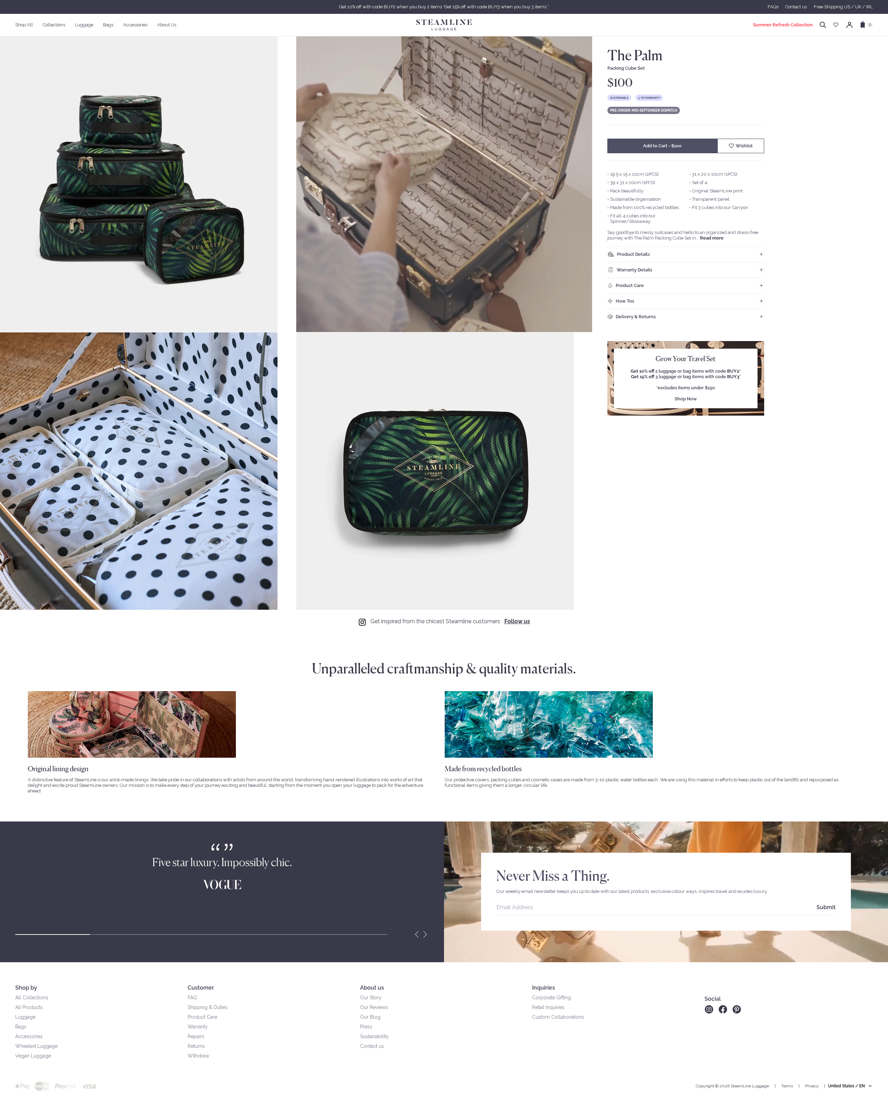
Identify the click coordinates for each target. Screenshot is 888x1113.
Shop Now (686, 398)
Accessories (29, 1036)
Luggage (25, 1017)
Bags (20, 1026)
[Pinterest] (737, 1009)
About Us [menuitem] (166, 24)
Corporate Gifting (551, 997)
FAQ (192, 997)
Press (366, 1026)
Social (713, 998)
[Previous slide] (416, 934)
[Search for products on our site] (823, 24)
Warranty (198, 1026)
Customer (201, 987)
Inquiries (543, 987)
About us (372, 987)
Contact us (796, 6)
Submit (826, 907)
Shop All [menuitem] (24, 24)
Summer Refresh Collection (783, 24)
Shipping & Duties (208, 1007)
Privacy (812, 1086)
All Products (29, 1007)
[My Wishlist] (835, 24)
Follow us (517, 621)
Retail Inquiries (548, 1007)
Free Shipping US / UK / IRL (843, 6)
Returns (196, 1046)
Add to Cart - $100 (662, 145)
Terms (787, 1086)
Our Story (371, 997)
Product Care (202, 1017)
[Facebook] (723, 1009)
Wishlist (744, 145)
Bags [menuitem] (108, 24)
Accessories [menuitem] (135, 24)
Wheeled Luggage (36, 1046)
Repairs (196, 1036)
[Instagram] (709, 1009)
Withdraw (198, 1056)
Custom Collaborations (558, 1017)
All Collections (31, 997)
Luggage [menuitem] (84, 24)
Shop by (26, 987)
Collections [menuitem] (54, 24)
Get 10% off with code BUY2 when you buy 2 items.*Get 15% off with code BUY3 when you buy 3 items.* (444, 6)
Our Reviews (374, 1007)
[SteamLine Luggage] (444, 25)
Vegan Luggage (33, 1056)
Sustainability (374, 1036)
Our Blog (370, 1017)
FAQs (773, 6)
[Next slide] (425, 934)
